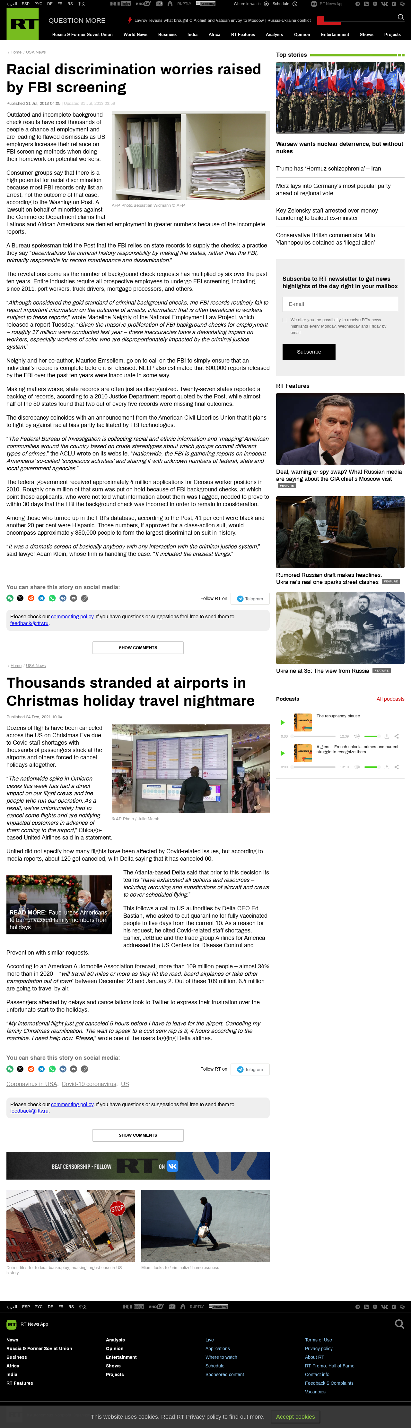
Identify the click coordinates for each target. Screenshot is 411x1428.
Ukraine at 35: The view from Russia (323, 671)
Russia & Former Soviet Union (82, 34)
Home (16, 52)
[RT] (120, 4)
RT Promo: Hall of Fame (329, 1366)
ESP (26, 4)
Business (167, 34)
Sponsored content (225, 1374)
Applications (218, 1348)
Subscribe (309, 352)
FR (60, 4)
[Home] (22, 24)
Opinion (302, 34)
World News (135, 34)
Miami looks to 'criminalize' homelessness (180, 1267)
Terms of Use (318, 1340)
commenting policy (72, 616)
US (125, 1084)
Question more (77, 20)
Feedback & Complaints (329, 1383)
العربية (11, 4)
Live (210, 1340)
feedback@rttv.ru (29, 623)
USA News (36, 52)
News (12, 1340)
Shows (366, 34)
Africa (214, 34)
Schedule (215, 1366)
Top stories (291, 55)
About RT (314, 1357)
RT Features (243, 34)
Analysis (274, 34)
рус (39, 1307)
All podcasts (391, 699)
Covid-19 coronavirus (89, 1084)
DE (50, 4)
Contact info (317, 1374)
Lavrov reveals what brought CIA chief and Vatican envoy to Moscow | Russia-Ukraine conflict (223, 20)
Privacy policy (319, 1348)
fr (61, 1307)
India (192, 34)
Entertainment (335, 34)
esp (26, 1307)
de (50, 1307)
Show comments (138, 648)
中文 (81, 4)
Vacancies (315, 1392)
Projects (392, 34)
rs (71, 1307)
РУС (38, 4)
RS (70, 4)
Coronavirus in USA (31, 1084)
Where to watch (221, 1357)
